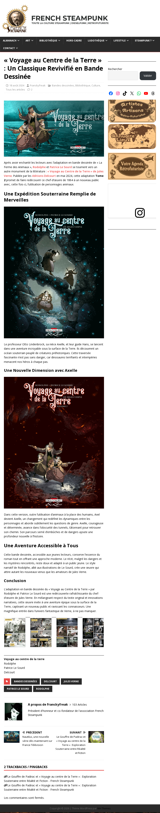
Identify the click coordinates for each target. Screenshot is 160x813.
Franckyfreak (37, 85)
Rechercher (115, 69)
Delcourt (50, 681)
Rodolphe (39, 167)
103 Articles (79, 704)
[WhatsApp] (139, 93)
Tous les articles (15, 89)
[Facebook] (110, 93)
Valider (148, 75)
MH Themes (103, 808)
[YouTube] (146, 93)
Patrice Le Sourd (61, 167)
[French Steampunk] (80, 34)
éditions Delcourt (44, 176)
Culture (96, 85)
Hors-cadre (74, 40)
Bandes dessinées (63, 85)
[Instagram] (118, 93)
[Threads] (153, 93)
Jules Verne (71, 681)
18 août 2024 (16, 85)
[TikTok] (125, 93)
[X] (132, 93)
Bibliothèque (82, 85)
